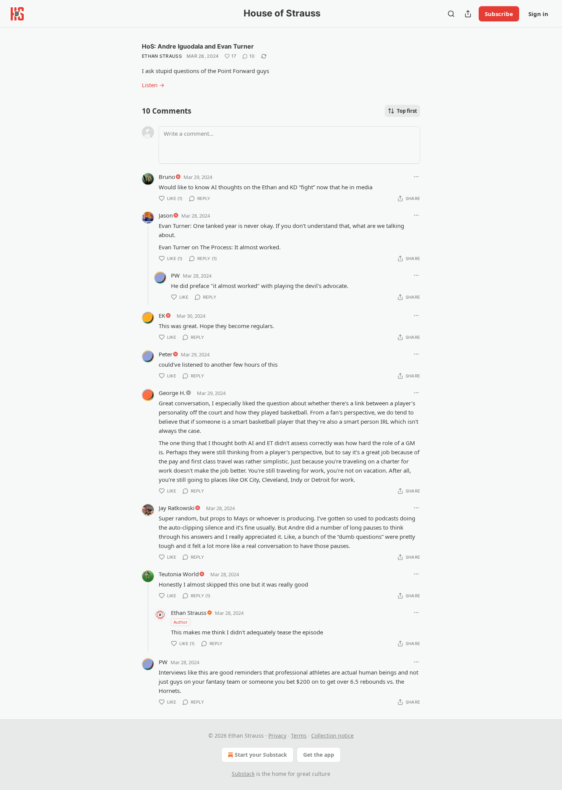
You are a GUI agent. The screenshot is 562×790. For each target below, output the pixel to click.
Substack (243, 773)
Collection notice (332, 735)
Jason (166, 215)
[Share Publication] (468, 13)
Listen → (153, 85)
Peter (165, 354)
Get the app (318, 754)
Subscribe (499, 14)
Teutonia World (179, 574)
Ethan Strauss (162, 56)
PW (175, 275)
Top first (407, 110)
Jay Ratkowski (177, 508)
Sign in (538, 14)
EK (162, 315)
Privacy (277, 735)
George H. (172, 393)
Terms (299, 735)
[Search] (451, 13)
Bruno (167, 176)
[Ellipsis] (416, 177)
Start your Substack (261, 754)
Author (181, 622)
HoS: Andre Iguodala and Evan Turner (198, 46)
